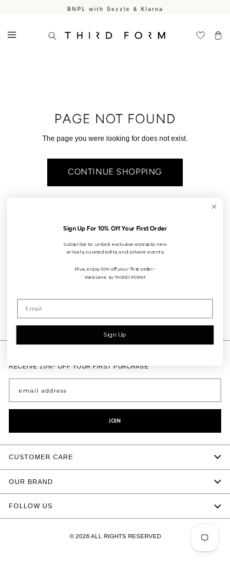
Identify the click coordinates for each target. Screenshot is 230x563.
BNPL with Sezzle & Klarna (115, 8)
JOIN (115, 420)
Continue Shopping (115, 172)
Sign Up (115, 334)
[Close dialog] (214, 206)
